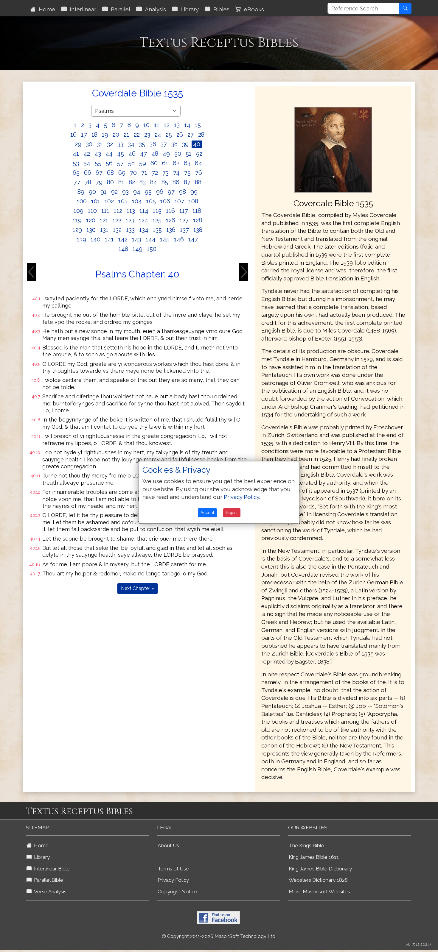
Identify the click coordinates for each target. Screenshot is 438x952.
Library (188, 9)
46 (132, 153)
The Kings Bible (306, 845)
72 (154, 172)
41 (75, 153)
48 (155, 153)
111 (105, 210)
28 (201, 134)
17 (84, 134)
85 (165, 182)
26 (179, 134)
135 (157, 229)
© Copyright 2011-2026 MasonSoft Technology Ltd (218, 936)
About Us (168, 845)
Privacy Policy (173, 880)
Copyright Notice (177, 892)
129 (77, 229)
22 (136, 134)
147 (193, 239)
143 (137, 239)
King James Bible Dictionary (320, 869)
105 (151, 201)
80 (110, 182)
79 (99, 182)
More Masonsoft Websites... (321, 892)
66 (88, 172)
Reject (232, 512)
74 (176, 172)
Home (45, 9)
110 (92, 210)
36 (153, 144)
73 (165, 172)
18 (94, 134)
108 (193, 201)
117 (184, 210)
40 (197, 144)
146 (179, 239)
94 (137, 191)
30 (89, 144)
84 (154, 182)
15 (197, 125)
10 (146, 125)
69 (122, 172)
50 (178, 153)
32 (109, 144)
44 (109, 153)
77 (77, 182)
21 (126, 134)
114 (144, 210)
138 (198, 229)
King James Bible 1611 (314, 857)
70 (133, 172)
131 (104, 229)
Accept (207, 512)
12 (166, 125)
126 (170, 220)
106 (165, 201)
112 (118, 210)
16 (73, 134)
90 (92, 191)
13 (177, 125)
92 (114, 191)
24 (158, 134)
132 (117, 229)
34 (131, 144)
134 (144, 229)
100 (81, 201)
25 (168, 134)
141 (109, 239)
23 (147, 134)
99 (194, 191)
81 (121, 182)
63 (187, 163)
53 (75, 163)
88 (198, 182)
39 (185, 144)
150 (151, 248)
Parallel (119, 9)
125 (157, 220)
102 (109, 201)
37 (163, 144)
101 (96, 201)
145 (165, 239)
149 (137, 248)
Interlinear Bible (51, 869)
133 (130, 229)
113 (130, 210)
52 (199, 153)
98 (182, 191)
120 (91, 220)
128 (198, 220)
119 (77, 220)
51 (188, 153)
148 (123, 248)
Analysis (154, 9)
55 (98, 163)
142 (123, 239)
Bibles (219, 9)
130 (91, 229)
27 (190, 134)
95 (148, 191)
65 (76, 172)
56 (109, 163)
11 (157, 125)
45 (120, 153)
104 (137, 201)
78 (88, 182)
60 (154, 163)
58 (131, 163)
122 (117, 220)
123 (130, 220)
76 (199, 172)
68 (110, 172)
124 (143, 220)
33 (120, 144)
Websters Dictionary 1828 (318, 880)
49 (166, 153)
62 (176, 163)
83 (142, 182)
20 (116, 134)
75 (187, 172)
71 (144, 172)
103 (123, 201)
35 (142, 144)
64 (198, 163)
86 (176, 182)
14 (187, 125)
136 (171, 229)
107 (179, 201)
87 (187, 182)
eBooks (252, 9)
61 (165, 163)
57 (120, 163)
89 (81, 191)
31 (99, 144)
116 (170, 210)
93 (125, 191)
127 (184, 220)
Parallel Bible (47, 880)
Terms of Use (173, 869)
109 (78, 210)
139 (81, 239)
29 (78, 144)
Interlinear (81, 9)
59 (142, 163)
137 (184, 229)
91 (103, 191)
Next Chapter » (137, 588)
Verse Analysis (49, 892)
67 (99, 172)
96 (160, 191)
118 (197, 210)
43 (97, 153)
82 (131, 182)
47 (143, 153)
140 (95, 239)
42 (86, 153)
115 (157, 210)
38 (174, 144)
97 (171, 191)
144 (150, 239)
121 (104, 220)
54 (87, 163)
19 (105, 134)
